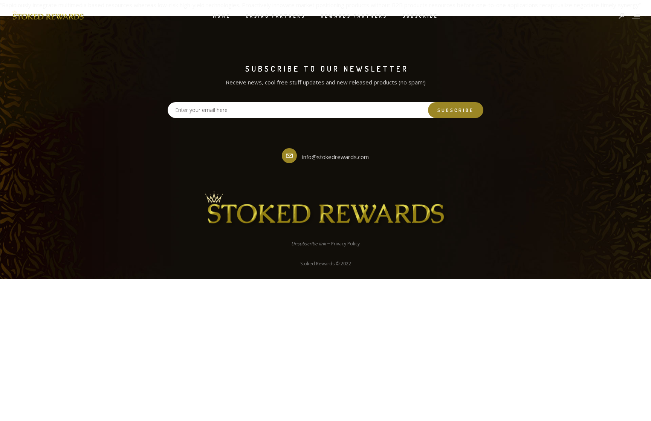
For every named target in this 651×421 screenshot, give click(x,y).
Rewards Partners (354, 16)
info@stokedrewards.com (335, 157)
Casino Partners (276, 16)
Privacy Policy (345, 243)
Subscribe (420, 16)
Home (222, 16)
